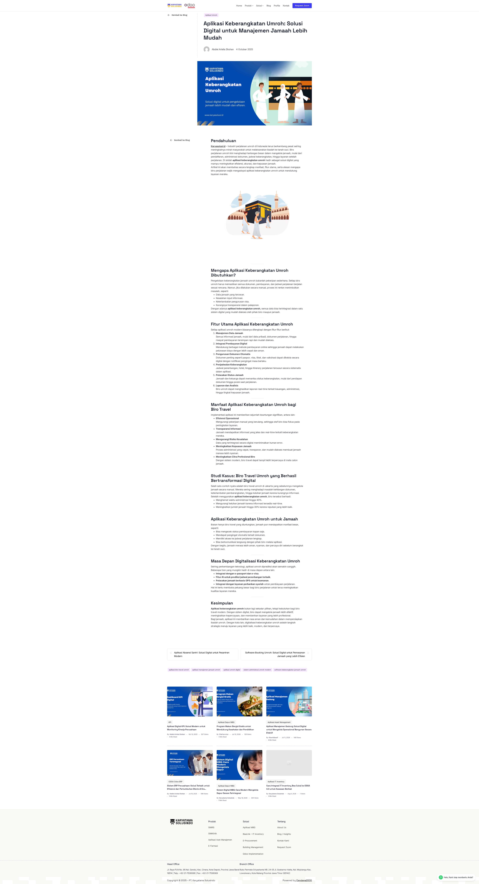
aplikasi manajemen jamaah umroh (206, 670)
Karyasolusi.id (218, 146)
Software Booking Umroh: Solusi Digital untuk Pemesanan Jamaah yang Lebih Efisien (275, 654)
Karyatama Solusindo (226, 798)
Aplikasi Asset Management (279, 722)
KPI (170, 722)
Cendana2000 (304, 880)
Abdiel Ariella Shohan (177, 734)
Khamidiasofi (273, 737)
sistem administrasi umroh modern (257, 670)
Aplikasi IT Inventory (276, 781)
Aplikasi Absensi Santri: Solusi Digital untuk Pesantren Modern (201, 654)
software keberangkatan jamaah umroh (290, 670)
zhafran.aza (223, 734)
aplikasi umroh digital (232, 670)
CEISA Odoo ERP (175, 781)
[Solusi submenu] (263, 5)
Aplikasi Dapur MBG (226, 722)
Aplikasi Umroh (211, 15)
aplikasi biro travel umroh (179, 670)
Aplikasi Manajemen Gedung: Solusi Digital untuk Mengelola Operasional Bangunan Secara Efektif (288, 729)
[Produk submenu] (252, 5)
